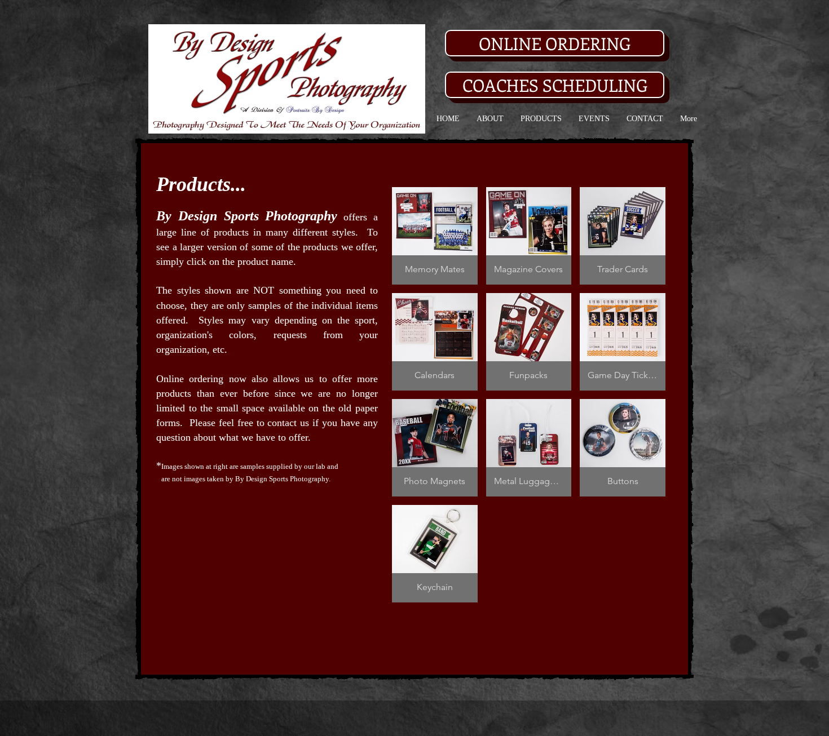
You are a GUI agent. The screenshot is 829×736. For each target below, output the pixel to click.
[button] (435, 236)
